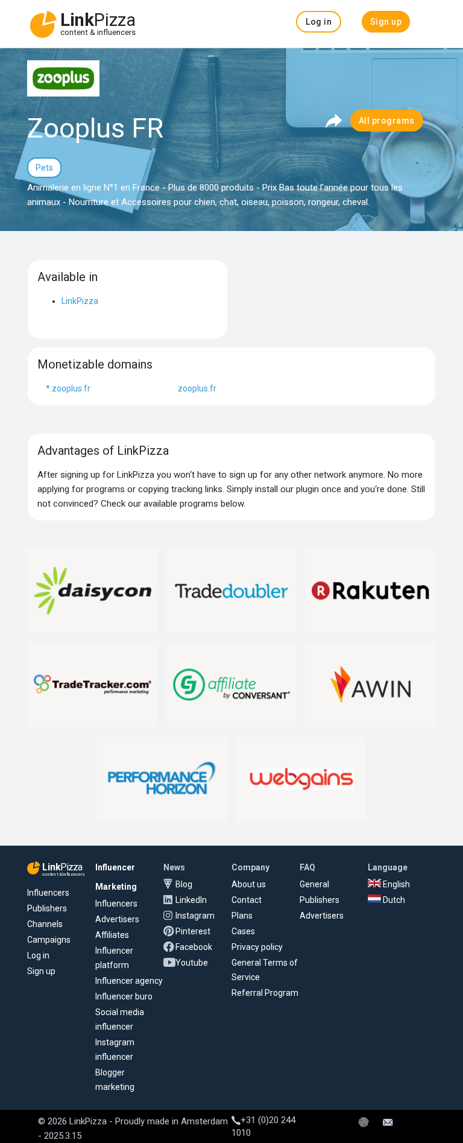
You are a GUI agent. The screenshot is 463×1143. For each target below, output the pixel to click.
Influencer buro (124, 996)
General (314, 884)
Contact (247, 900)
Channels (45, 924)
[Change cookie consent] (363, 1123)
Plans (242, 915)
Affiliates (112, 935)
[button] (318, 22)
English (395, 884)
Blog (183, 884)
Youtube (191, 962)
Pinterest (192, 931)
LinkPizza (79, 301)
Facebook (193, 947)
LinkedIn (191, 900)
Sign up (41, 971)
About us (249, 884)
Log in (38, 955)
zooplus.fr (197, 388)
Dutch (393, 900)
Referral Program (265, 993)
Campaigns (49, 940)
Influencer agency (129, 981)
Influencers (48, 893)
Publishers (47, 908)
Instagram (195, 915)
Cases (243, 931)
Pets (44, 168)
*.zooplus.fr (68, 388)
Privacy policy (257, 947)
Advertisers (117, 919)
